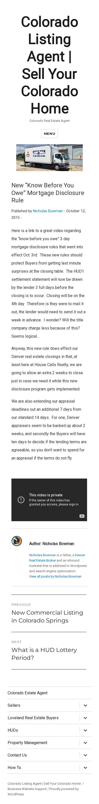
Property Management (27, 742)
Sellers (14, 705)
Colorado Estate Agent (27, 693)
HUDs (13, 730)
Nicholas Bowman (48, 211)
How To (14, 767)
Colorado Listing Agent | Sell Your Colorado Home (44, 783)
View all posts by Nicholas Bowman (55, 576)
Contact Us (17, 755)
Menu (49, 134)
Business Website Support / (29, 789)
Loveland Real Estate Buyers (33, 717)
